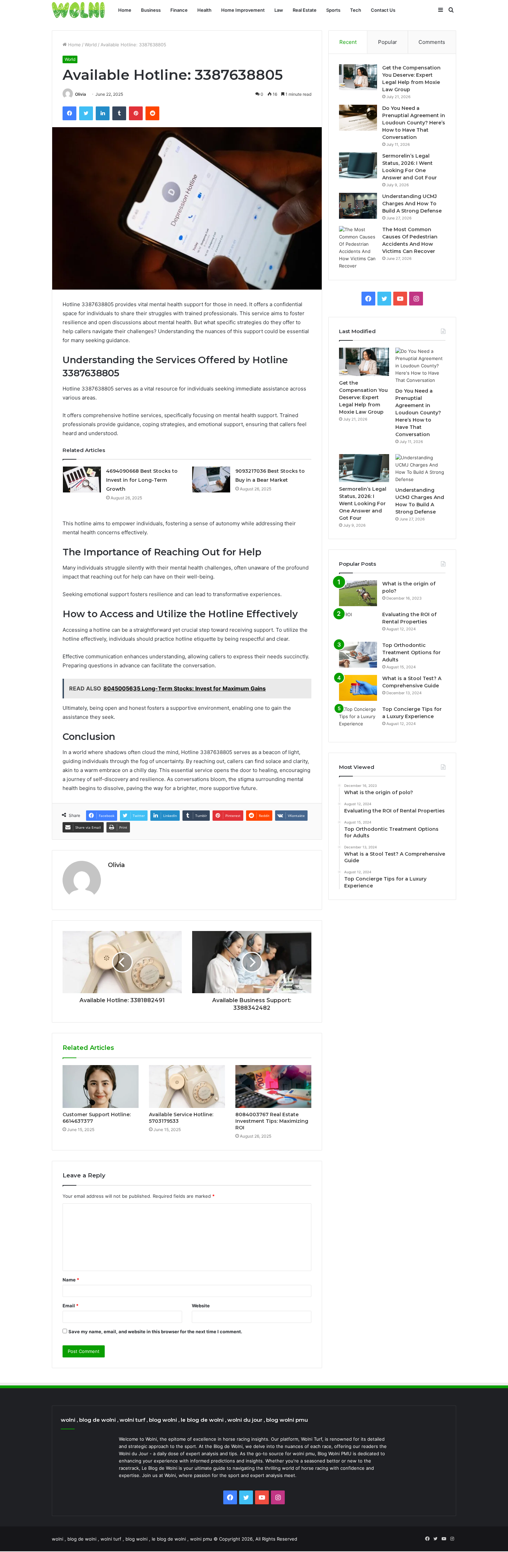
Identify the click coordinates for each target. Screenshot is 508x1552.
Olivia (80, 94)
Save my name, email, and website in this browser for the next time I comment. (155, 1331)
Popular (387, 42)
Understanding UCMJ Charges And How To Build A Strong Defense (412, 203)
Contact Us (383, 10)
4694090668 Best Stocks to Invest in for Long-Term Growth (142, 480)
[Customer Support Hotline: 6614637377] (101, 1086)
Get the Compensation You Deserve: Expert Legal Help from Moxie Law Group (363, 397)
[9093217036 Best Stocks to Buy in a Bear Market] (211, 479)
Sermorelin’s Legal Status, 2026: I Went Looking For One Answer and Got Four (362, 503)
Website (201, 1305)
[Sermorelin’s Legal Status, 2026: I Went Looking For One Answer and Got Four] (358, 165)
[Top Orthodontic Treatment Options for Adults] (358, 655)
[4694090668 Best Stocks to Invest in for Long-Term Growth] (82, 479)
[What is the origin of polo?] (358, 593)
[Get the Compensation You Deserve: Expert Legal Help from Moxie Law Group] (358, 77)
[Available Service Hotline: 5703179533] (187, 1086)
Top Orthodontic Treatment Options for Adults (411, 652)
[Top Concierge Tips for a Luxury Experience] (358, 719)
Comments (431, 42)
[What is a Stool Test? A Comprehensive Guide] (358, 688)
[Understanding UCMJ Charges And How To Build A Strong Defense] (358, 206)
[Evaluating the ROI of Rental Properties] (358, 624)
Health (204, 10)
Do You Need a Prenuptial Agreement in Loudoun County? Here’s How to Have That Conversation (413, 122)
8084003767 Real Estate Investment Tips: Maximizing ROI (271, 1121)
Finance (179, 10)
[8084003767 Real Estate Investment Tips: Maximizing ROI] (273, 1086)
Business (151, 10)
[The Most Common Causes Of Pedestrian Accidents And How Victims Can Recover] (358, 248)
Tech (355, 10)
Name (71, 1279)
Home (124, 10)
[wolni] (78, 10)
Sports (333, 10)
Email (70, 1305)
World (91, 44)
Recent (348, 42)
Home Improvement (243, 10)
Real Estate (305, 10)
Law (278, 10)
